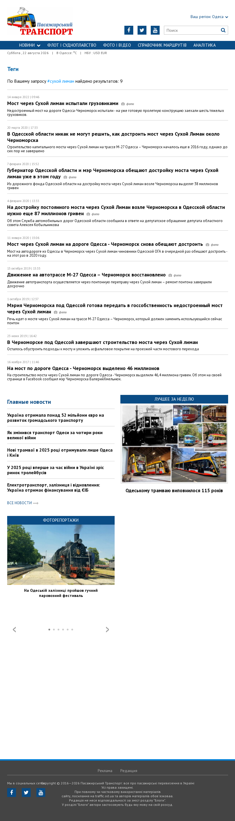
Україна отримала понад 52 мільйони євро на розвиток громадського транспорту (55, 417)
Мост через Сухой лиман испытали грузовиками (63, 103)
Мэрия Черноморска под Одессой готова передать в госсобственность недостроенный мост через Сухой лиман (115, 308)
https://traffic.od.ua (46, 20)
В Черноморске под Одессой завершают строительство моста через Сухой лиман (102, 342)
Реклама (105, 770)
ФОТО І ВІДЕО (117, 45)
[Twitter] (142, 30)
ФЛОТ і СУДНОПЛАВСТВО (71, 45)
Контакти (117, 53)
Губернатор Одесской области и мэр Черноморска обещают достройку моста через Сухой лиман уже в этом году (112, 173)
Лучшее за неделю (174, 399)
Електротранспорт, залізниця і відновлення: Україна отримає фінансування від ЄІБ (53, 487)
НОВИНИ (27, 45)
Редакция (128, 770)
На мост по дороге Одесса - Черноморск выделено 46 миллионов (83, 368)
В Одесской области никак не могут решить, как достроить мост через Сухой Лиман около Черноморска (113, 136)
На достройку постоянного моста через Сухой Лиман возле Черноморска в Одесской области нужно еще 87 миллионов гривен (116, 210)
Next (107, 629)
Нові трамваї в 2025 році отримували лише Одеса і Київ (60, 452)
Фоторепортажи (61, 520)
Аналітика (204, 45)
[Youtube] (155, 30)
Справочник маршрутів (162, 45)
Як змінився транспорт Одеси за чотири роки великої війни (55, 435)
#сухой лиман (60, 81)
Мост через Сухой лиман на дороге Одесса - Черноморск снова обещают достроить (105, 244)
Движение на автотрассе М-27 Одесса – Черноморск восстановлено (87, 274)
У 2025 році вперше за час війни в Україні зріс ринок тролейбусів (55, 469)
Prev (14, 629)
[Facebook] (128, 30)
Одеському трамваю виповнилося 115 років (174, 490)
